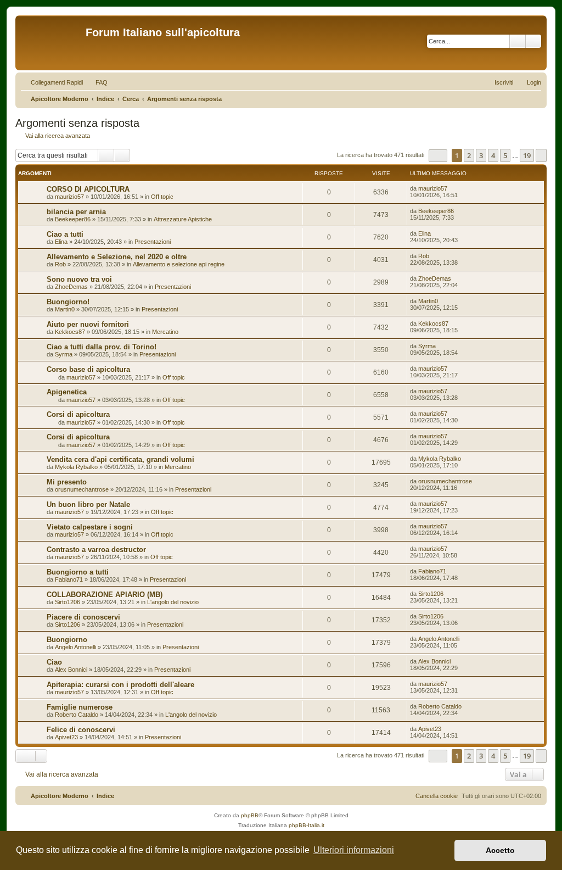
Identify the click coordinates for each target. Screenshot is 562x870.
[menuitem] (97, 82)
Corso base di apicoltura (88, 369)
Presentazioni (152, 241)
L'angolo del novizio (173, 602)
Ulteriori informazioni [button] (353, 850)
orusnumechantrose (82, 489)
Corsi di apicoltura (78, 414)
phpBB (249, 815)
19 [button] (527, 155)
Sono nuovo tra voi (79, 279)
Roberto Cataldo (76, 714)
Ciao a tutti (65, 234)
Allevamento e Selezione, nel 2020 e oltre (117, 257)
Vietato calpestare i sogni (90, 527)
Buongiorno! (68, 302)
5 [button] (505, 155)
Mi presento (67, 482)
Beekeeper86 (73, 219)
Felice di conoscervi (81, 730)
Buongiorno (67, 639)
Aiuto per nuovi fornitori (88, 324)
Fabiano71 (69, 579)
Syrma (63, 354)
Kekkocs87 (70, 331)
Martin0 (65, 309)
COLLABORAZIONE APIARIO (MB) (104, 594)
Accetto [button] (500, 850)
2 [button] (469, 155)
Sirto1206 (67, 602)
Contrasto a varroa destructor (96, 549)
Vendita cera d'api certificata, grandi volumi (120, 459)
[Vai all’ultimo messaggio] (452, 188)
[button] (438, 155)
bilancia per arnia (76, 212)
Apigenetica (67, 392)
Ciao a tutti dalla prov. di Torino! (101, 347)
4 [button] (493, 155)
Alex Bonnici (71, 669)
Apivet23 (66, 737)
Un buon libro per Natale (88, 504)
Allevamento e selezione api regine (178, 264)
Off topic (162, 196)
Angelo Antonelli (75, 647)
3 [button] (481, 155)
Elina (61, 241)
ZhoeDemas (71, 286)
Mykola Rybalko (76, 467)
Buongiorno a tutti (78, 572)
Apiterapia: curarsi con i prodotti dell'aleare (120, 685)
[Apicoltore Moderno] (52, 43)
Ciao (54, 662)
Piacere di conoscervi (83, 617)
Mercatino (165, 331)
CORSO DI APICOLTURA (88, 189)
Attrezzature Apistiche (183, 219)
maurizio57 (69, 196)
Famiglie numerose (80, 707)
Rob (60, 264)
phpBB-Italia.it (306, 825)
